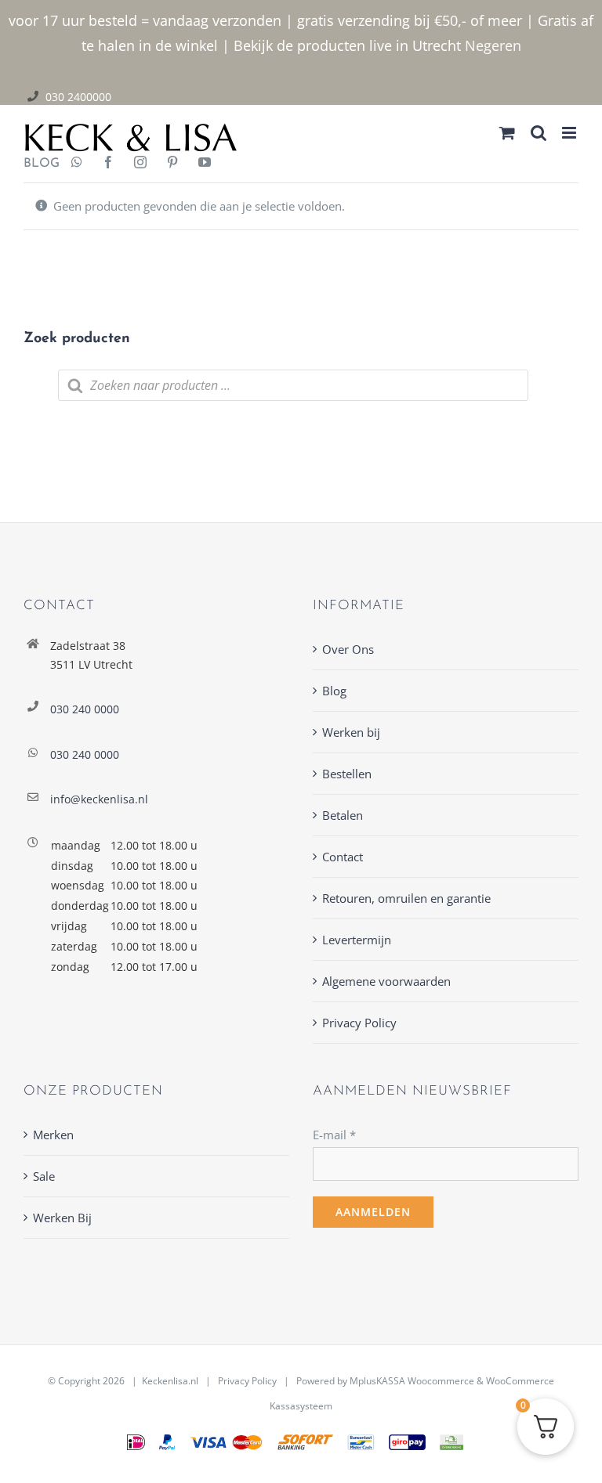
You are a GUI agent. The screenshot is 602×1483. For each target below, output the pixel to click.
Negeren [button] (493, 45)
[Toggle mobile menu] (570, 132)
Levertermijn (356, 939)
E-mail (334, 1134)
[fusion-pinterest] (172, 163)
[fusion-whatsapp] (76, 163)
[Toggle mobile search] (538, 132)
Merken (53, 1134)
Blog (334, 690)
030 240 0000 (84, 709)
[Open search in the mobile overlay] (293, 385)
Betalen (342, 815)
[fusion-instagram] (140, 163)
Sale (44, 1176)
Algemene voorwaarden (386, 981)
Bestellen (347, 773)
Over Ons (348, 649)
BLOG (36, 163)
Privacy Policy (359, 1022)
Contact (342, 856)
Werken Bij (62, 1217)
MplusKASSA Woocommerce (412, 1380)
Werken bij (351, 732)
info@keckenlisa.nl (99, 799)
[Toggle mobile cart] (507, 132)
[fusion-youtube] (204, 163)
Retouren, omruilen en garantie (406, 898)
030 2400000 (78, 96)
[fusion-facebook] (108, 163)
